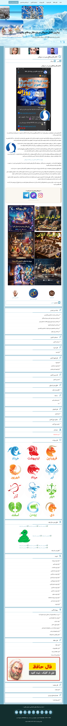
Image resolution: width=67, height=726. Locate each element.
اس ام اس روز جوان (55, 331)
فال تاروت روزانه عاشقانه (53, 597)
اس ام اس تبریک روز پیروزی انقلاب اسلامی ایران (49, 321)
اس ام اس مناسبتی (24, 2)
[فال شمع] (21, 245)
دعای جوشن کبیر (55, 400)
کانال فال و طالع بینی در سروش (47, 56)
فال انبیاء (57, 352)
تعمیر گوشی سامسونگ (54, 634)
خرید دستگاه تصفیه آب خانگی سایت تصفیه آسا (49, 614)
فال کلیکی (57, 414)
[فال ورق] (21, 272)
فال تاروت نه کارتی (55, 587)
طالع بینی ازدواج (56, 390)
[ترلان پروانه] (34, 51)
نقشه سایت (27, 721)
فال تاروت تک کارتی (55, 571)
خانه (61, 2)
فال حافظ (55, 2)
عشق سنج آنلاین (55, 424)
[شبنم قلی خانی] (15, 51)
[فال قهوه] (48, 245)
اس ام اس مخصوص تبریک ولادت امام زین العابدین (48, 328)
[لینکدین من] (16, 712)
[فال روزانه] (21, 219)
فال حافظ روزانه (56, 648)
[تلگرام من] (46, 712)
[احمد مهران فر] (52, 51)
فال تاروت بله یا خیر (55, 601)
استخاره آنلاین (34, 2)
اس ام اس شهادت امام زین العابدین (51, 315)
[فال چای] (48, 272)
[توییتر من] (29, 712)
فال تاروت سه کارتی (55, 574)
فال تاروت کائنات (55, 567)
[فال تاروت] (48, 219)
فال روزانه (41, 2)
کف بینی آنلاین (56, 379)
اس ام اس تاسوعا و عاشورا (53, 325)
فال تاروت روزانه (55, 561)
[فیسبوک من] (42, 712)
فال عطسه (57, 689)
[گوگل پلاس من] (25, 712)
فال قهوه (57, 362)
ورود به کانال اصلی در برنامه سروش (33, 159)
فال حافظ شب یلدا (55, 651)
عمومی (52, 303)
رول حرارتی (56, 621)
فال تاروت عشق (55, 594)
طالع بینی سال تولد (55, 550)
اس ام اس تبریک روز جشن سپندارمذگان (50, 318)
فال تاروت (48, 2)
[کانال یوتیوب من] (20, 712)
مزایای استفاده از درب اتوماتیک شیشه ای (50, 628)
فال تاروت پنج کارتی (55, 581)
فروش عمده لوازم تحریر (54, 618)
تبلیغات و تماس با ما (13, 2)
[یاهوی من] (50, 712)
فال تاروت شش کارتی (54, 584)
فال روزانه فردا (56, 700)
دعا (58, 403)
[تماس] (33, 712)
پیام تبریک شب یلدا (55, 655)
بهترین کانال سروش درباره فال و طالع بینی (40, 32)
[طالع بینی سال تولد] (33, 537)
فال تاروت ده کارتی (55, 591)
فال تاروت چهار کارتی (54, 577)
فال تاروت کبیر (56, 564)
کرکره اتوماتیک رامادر (54, 631)
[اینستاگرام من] (37, 712)
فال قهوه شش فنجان (54, 369)
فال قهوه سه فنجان (55, 366)
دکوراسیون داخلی (55, 624)
